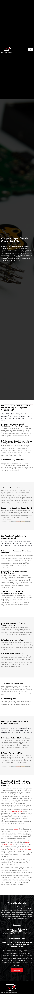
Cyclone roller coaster (15, 811)
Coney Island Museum (17, 820)
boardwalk (17, 829)
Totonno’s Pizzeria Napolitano (22, 849)
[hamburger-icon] (30, 49)
